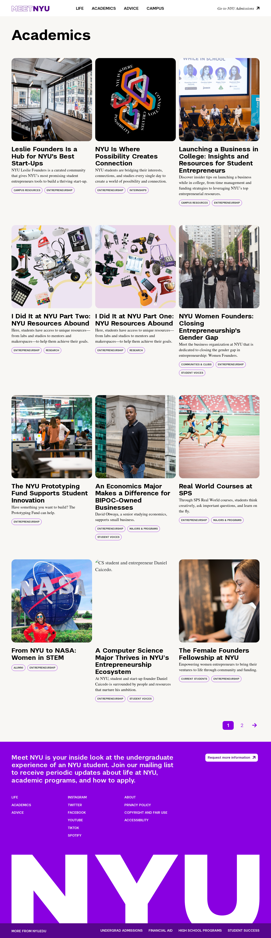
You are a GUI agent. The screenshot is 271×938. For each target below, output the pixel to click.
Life (80, 8)
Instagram (77, 797)
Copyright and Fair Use (145, 813)
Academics (104, 8)
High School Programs (200, 930)
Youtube (75, 820)
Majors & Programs (144, 528)
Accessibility (136, 820)
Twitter (75, 805)
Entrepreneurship (59, 190)
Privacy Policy (137, 805)
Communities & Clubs (196, 364)
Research (52, 350)
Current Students (194, 678)
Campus (155, 8)
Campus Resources (27, 190)
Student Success (243, 930)
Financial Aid (161, 930)
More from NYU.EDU (29, 931)
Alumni (18, 667)
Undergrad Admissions (121, 930)
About (130, 797)
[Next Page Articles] (254, 725)
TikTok (73, 828)
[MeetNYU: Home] (30, 8)
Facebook (77, 813)
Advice (131, 8)
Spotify (75, 835)
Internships (138, 190)
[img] (52, 99)
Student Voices (192, 372)
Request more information (229, 757)
